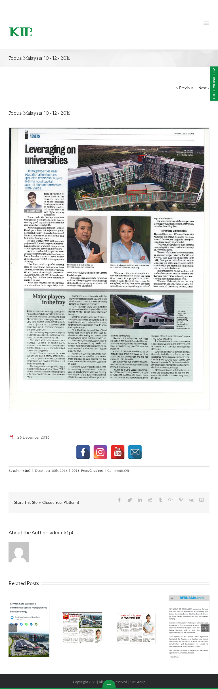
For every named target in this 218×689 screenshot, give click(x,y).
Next (202, 88)
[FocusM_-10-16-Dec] (109, 268)
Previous (186, 88)
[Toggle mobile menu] (206, 23)
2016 (75, 470)
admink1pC (21, 470)
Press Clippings (92, 470)
